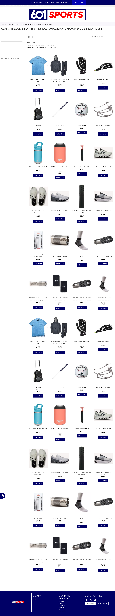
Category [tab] (3, 40)
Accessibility (62, 611)
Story (34, 599)
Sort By (94, 36)
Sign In (29, 6)
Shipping (61, 601)
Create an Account (38, 6)
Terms (60, 609)
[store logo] (57, 14)
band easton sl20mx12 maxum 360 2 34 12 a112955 (41, 47)
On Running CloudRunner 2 (103, 166)
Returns (61, 603)
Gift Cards (62, 605)
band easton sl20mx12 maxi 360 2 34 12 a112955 (41, 45)
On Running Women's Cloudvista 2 (103, 210)
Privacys (61, 607)
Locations (35, 601)
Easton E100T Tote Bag (103, 79)
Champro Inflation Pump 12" (81, 166)
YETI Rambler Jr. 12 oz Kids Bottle (38, 166)
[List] (32, 37)
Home (2, 24)
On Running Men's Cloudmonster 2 (60, 210)
